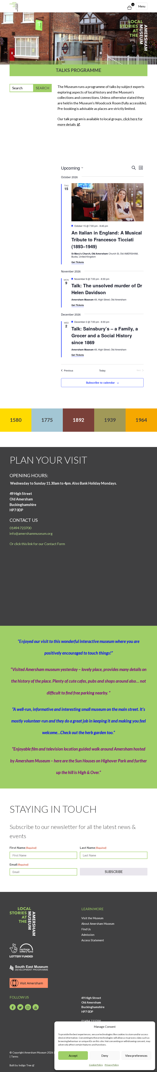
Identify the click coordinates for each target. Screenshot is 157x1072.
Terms (14, 1056)
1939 (110, 420)
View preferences (136, 1055)
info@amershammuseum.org (31, 533)
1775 (47, 420)
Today (102, 370)
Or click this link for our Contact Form (37, 544)
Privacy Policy (112, 1064)
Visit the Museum (92, 918)
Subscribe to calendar (100, 382)
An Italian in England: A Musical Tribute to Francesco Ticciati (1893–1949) (106, 239)
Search (42, 88)
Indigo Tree (25, 1065)
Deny (104, 1055)
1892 (78, 420)
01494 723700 (20, 528)
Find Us (86, 929)
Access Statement (92, 940)
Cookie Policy (96, 1064)
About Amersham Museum (97, 923)
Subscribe (114, 872)
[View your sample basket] (129, 8)
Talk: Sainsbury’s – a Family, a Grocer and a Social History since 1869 (104, 335)
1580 (15, 420)
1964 (141, 420)
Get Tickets (77, 262)
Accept (73, 1055)
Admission (87, 934)
